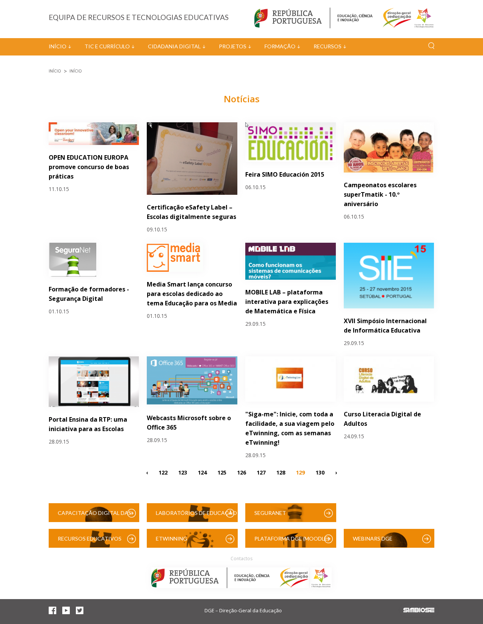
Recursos (327, 46)
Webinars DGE (372, 538)
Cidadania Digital (174, 46)
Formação (280, 46)
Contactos (241, 558)
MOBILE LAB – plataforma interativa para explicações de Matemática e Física (286, 301)
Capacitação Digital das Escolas (94, 516)
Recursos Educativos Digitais (90, 541)
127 (261, 472)
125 (221, 472)
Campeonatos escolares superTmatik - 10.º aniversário (380, 194)
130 (320, 472)
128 (280, 472)
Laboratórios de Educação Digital (196, 516)
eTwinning (171, 538)
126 (241, 472)
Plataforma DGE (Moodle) (291, 538)
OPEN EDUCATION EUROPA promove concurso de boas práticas (89, 166)
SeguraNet (270, 513)
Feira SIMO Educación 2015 (284, 174)
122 (163, 472)
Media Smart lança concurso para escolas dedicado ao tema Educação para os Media (192, 293)
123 (182, 472)
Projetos (232, 46)
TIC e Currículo (107, 46)
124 (202, 472)
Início (57, 46)
